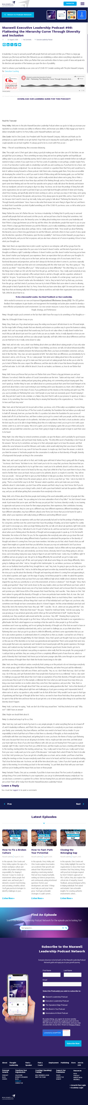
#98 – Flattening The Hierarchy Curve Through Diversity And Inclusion (47, 96)
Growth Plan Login (78, 1085)
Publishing (65, 1063)
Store (73, 1063)
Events (4, 1079)
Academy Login (77, 1088)
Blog (4, 1077)
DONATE (58, 1079)
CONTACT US (60, 1077)
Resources (77, 1071)
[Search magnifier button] (66, 927)
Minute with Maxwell (78, 1078)
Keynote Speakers (21, 1077)
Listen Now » (8, 898)
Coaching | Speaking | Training (43, 1071)
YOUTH (58, 1075)
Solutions (18, 1075)
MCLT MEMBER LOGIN (42, 1075)
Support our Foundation (60, 1071)
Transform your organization (21, 1071)
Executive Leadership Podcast (44, 40)
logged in (16, 790)
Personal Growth (5, 1071)
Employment (54, 1063)
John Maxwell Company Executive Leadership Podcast (15, 96)
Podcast (5, 1075)
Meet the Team (40, 1077)
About (4, 1063)
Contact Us (70, 3)
